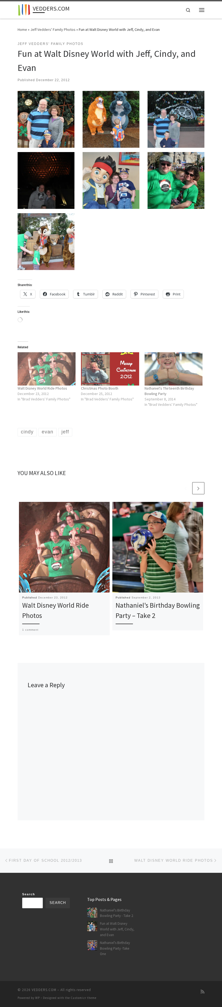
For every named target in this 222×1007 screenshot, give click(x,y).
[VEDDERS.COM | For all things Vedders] (24, 9)
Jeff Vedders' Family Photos (53, 29)
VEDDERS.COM (44, 990)
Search (28, 894)
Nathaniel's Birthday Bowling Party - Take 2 (116, 913)
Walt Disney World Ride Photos (42, 388)
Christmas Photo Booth (99, 388)
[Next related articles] (198, 488)
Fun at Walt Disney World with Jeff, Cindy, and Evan (117, 929)
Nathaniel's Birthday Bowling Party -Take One (115, 948)
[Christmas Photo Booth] (110, 368)
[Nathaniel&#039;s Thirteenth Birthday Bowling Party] (174, 368)
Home (22, 29)
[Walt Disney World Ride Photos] (47, 368)
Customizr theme (83, 998)
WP (37, 998)
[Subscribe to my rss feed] (202, 991)
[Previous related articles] (185, 488)
